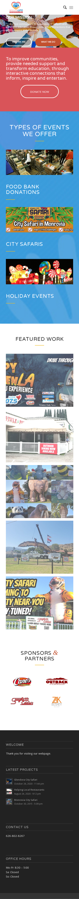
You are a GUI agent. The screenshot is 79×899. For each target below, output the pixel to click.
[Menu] (71, 7)
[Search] (63, 7)
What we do (48, 41)
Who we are (19, 41)
